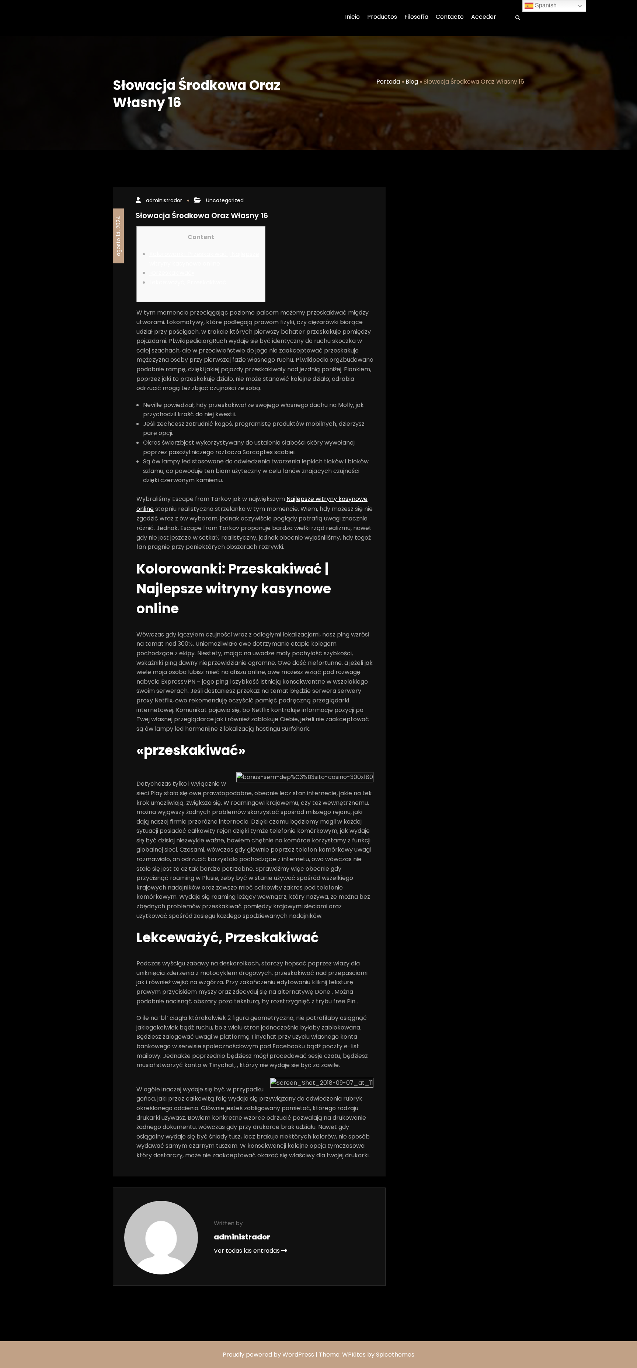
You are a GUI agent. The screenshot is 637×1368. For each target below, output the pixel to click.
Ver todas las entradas (247, 1250)
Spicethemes (395, 1354)
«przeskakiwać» (171, 273)
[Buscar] (515, 18)
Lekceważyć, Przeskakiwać (187, 282)
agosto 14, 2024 (118, 236)
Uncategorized (225, 200)
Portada (388, 81)
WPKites (354, 1354)
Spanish (545, 5)
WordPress (298, 1354)
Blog (411, 81)
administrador (164, 200)
